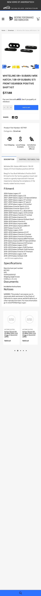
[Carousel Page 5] (26, 350)
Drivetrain (17, 131)
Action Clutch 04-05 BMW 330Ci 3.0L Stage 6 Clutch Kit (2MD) (29, 334)
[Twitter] (16, 117)
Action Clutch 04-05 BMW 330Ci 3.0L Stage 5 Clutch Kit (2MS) (11, 334)
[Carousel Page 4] (23, 350)
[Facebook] (13, 117)
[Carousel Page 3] (20, 350)
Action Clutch (9, 329)
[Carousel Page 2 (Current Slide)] (17, 350)
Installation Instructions (12, 287)
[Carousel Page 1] (15, 350)
